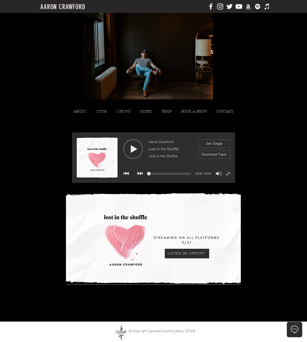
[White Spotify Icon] (258, 6)
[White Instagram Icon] (220, 6)
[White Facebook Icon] (211, 6)
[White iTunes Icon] (267, 6)
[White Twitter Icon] (229, 6)
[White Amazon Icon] (248, 6)
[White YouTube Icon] (239, 6)
